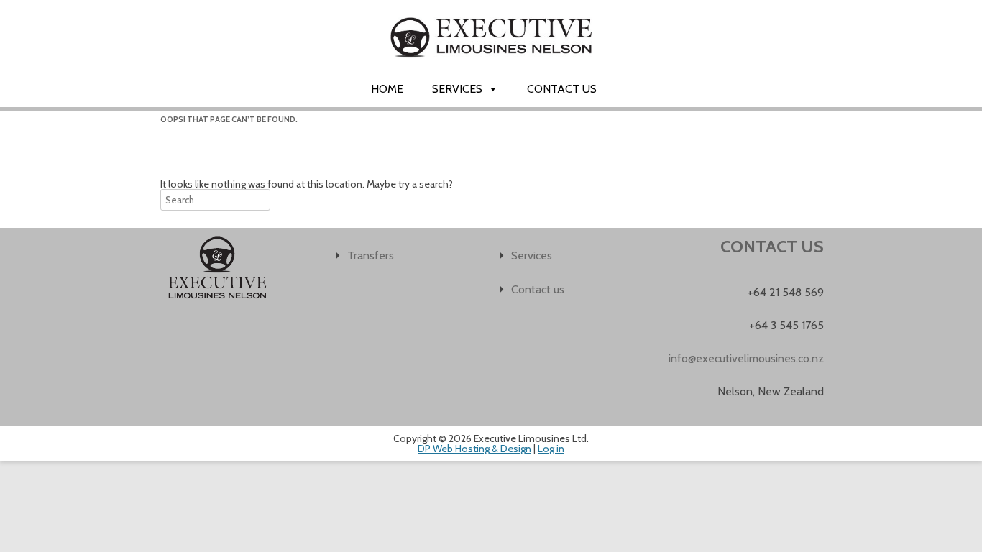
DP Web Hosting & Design (474, 448)
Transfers (370, 255)
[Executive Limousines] (491, 69)
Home (387, 89)
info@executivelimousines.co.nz (746, 358)
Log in (551, 448)
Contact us (562, 89)
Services (457, 89)
